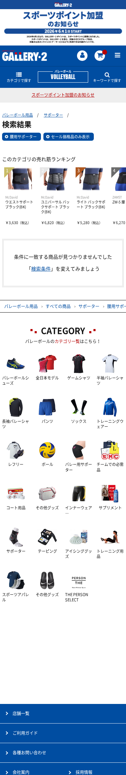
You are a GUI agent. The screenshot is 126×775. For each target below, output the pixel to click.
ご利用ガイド (25, 733)
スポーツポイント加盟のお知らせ (62, 95)
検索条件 (41, 268)
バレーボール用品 (17, 115)
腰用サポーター (23, 137)
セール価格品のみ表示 (70, 137)
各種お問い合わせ (29, 752)
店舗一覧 (21, 713)
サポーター (53, 115)
